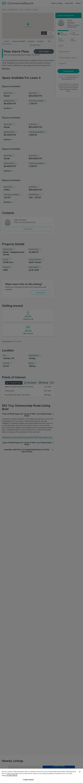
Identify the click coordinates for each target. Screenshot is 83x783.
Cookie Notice (12, 775)
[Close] (80, 772)
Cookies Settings (28, 779)
